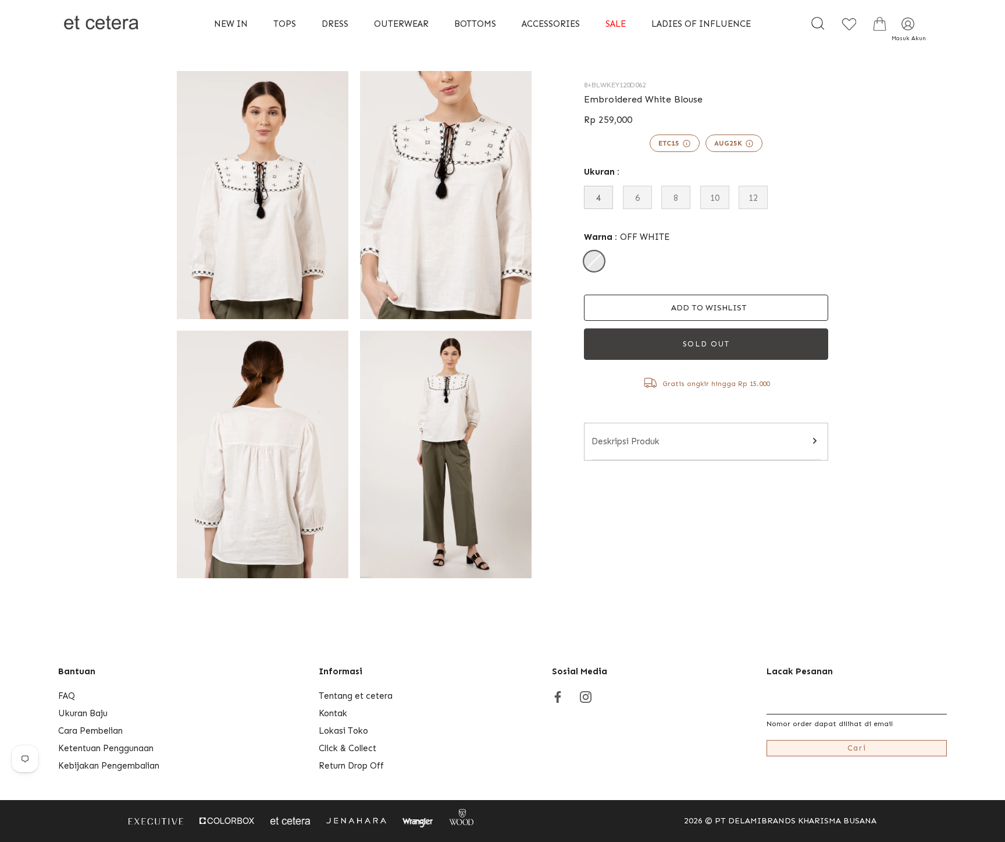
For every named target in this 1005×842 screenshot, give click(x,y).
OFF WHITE (594, 261)
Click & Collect (347, 748)
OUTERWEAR (401, 24)
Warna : (626, 237)
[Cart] (879, 24)
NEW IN (231, 24)
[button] (706, 308)
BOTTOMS (475, 24)
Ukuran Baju (83, 713)
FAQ (66, 696)
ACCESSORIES (551, 24)
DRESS (335, 24)
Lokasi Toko (343, 731)
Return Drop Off (351, 765)
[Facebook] (558, 696)
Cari (857, 748)
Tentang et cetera (356, 696)
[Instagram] (585, 696)
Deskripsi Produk (625, 441)
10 (714, 198)
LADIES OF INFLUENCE (701, 24)
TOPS (284, 24)
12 (753, 198)
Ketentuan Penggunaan (106, 748)
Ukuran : (601, 172)
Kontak (333, 713)
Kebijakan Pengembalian (108, 765)
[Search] (818, 24)
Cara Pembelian (90, 731)
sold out (706, 343)
